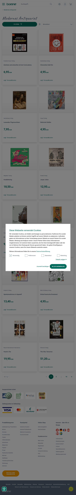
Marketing (63, 255)
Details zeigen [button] (60, 259)
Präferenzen (32, 255)
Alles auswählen (58, 266)
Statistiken (48, 255)
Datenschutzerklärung (43, 251)
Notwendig (16, 255)
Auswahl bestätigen (43, 266)
